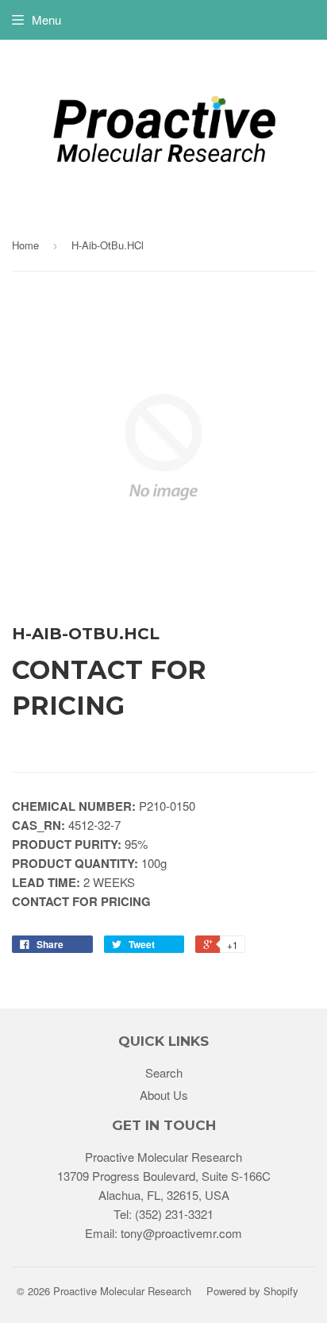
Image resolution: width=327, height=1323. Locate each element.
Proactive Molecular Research (122, 1290)
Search (164, 1072)
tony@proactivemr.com (181, 1233)
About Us (164, 1094)
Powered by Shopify (252, 1290)
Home (25, 245)
